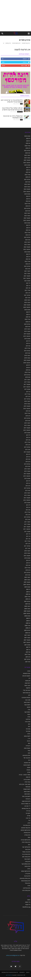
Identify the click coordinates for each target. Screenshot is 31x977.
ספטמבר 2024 (26, 191)
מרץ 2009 (28, 599)
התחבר (28, 899)
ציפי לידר (28, 811)
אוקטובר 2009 (27, 582)
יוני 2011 (28, 536)
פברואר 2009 (27, 601)
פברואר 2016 (27, 418)
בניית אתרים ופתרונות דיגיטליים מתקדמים (10, 972)
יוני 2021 (28, 285)
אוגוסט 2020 (27, 309)
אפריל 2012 (27, 512)
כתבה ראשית (20, 111)
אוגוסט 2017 (27, 389)
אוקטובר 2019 (27, 334)
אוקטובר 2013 (27, 473)
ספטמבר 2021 (26, 278)
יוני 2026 (28, 141)
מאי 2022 (28, 259)
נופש (29, 753)
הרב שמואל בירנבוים (25, 803)
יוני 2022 (28, 256)
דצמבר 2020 (27, 300)
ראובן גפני (28, 813)
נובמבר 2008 (27, 608)
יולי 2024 (28, 196)
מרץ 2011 (28, 543)
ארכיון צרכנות (27, 876)
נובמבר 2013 (27, 471)
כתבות (28, 714)
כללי (21, 103)
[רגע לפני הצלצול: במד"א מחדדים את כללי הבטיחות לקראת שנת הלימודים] (27, 109)
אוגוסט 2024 (27, 194)
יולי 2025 (28, 167)
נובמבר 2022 (27, 244)
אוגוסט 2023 (27, 223)
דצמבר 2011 (27, 522)
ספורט (28, 671)
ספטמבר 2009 (26, 584)
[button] (2, 33)
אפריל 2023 (27, 232)
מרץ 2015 (28, 444)
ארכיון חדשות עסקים (25, 871)
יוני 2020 (28, 314)
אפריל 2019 (27, 348)
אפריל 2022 (27, 261)
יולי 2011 (28, 534)
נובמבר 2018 (27, 358)
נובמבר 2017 (27, 382)
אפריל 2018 (27, 372)
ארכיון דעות (27, 849)
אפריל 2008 (27, 625)
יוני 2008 (28, 620)
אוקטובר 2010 (27, 555)
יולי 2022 (28, 254)
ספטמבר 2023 (26, 220)
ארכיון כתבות (27, 866)
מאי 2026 (28, 143)
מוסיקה (28, 767)
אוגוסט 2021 (27, 280)
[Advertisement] (15, 15)
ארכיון (29, 823)
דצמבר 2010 (27, 551)
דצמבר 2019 (27, 329)
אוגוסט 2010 (27, 558)
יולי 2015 (28, 435)
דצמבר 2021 (27, 271)
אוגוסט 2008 (27, 616)
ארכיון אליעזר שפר (26, 847)
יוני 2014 (28, 456)
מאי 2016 (28, 411)
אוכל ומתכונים (27, 762)
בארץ (29, 709)
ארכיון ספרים (27, 835)
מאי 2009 (28, 594)
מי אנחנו (27, 972)
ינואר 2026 (27, 153)
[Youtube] (11, 966)
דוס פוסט (28, 777)
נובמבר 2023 (27, 215)
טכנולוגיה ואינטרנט (26, 697)
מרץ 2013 (28, 485)
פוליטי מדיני (27, 721)
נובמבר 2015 (27, 425)
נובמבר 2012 (27, 495)
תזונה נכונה (27, 700)
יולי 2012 (28, 505)
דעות (29, 724)
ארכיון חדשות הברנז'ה (25, 840)
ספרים (28, 772)
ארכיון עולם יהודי (26, 825)
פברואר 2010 (27, 572)
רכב (29, 678)
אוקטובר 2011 (27, 526)
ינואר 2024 (27, 211)
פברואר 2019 (27, 350)
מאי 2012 (28, 510)
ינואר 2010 (27, 575)
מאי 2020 (28, 317)
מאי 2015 (28, 440)
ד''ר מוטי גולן (27, 806)
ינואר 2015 (27, 449)
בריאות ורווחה (27, 794)
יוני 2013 (28, 483)
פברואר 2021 (27, 295)
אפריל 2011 (27, 541)
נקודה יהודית (27, 782)
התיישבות (28, 688)
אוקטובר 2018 (27, 360)
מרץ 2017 (28, 396)
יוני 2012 (28, 507)
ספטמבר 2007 (26, 642)
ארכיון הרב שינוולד (26, 852)
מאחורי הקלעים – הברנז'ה (24, 774)
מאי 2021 (28, 288)
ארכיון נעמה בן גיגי (26, 854)
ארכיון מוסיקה (8, 43)
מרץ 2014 (28, 461)
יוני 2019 (28, 343)
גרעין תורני (28, 799)
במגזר (29, 837)
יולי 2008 (28, 618)
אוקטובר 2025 (27, 160)
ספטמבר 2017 (26, 387)
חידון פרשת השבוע (26, 801)
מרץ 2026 (28, 148)
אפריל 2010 (27, 567)
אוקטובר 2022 (27, 247)
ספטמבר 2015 (26, 430)
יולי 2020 (28, 312)
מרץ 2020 (28, 321)
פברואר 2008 (27, 630)
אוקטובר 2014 (27, 452)
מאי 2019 (28, 346)
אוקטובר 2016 (27, 406)
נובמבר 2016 (27, 403)
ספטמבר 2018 (26, 362)
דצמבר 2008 (27, 606)
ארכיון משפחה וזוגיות (25, 881)
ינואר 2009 (27, 604)
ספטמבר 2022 (26, 249)
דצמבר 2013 (27, 469)
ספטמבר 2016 (26, 408)
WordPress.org (26, 907)
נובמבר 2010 (27, 553)
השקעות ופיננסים (26, 676)
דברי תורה (28, 818)
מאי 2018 (28, 370)
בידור (29, 760)
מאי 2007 (28, 652)
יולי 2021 (28, 283)
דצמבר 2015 (27, 423)
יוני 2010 (28, 563)
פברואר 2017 (27, 399)
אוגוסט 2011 (27, 531)
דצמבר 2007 (27, 635)
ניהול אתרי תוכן (9, 975)
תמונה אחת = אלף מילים (24, 784)
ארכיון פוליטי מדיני (26, 890)
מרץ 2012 (28, 514)
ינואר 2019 (27, 353)
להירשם (3, 65)
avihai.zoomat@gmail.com (13, 955)
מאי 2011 (28, 538)
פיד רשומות (27, 902)
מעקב (3, 62)
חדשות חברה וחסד (26, 796)
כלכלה (28, 733)
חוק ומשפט (27, 680)
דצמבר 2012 (27, 493)
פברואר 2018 (27, 374)
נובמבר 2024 (27, 186)
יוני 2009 (28, 592)
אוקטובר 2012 (27, 497)
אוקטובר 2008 (27, 611)
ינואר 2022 (27, 268)
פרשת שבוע (27, 683)
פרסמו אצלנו (22, 972)
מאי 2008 (28, 623)
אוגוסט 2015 (27, 432)
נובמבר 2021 (27, 273)
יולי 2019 (28, 341)
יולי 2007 (28, 647)
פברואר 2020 (27, 324)
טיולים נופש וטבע (26, 755)
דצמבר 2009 (27, 577)
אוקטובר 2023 (27, 218)
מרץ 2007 (28, 657)
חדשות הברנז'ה (27, 779)
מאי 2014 (28, 459)
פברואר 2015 (27, 447)
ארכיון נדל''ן (27, 873)
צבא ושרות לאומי (26, 692)
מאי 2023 (28, 230)
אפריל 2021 (27, 290)
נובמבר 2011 (27, 524)
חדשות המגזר (27, 705)
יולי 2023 (28, 225)
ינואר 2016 (27, 420)
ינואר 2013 (27, 490)
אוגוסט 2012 (27, 502)
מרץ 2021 (28, 293)
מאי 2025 (28, 172)
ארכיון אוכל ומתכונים (26, 43)
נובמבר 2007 (27, 637)
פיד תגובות (27, 904)
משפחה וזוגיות (27, 748)
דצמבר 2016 (27, 401)
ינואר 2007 (27, 661)
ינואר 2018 (27, 377)
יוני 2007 (28, 649)
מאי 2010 (28, 565)
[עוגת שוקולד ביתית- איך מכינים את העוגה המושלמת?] (27, 117)
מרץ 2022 (28, 264)
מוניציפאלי (28, 786)
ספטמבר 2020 (26, 307)
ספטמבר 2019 (26, 336)
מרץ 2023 (28, 235)
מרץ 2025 (28, 177)
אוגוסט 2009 (27, 587)
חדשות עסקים (27, 736)
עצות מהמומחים (26, 673)
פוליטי (29, 717)
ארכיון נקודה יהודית (26, 842)
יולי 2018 (28, 365)
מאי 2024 (28, 201)
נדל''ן (29, 738)
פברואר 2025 (27, 179)
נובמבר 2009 (27, 579)
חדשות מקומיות (26, 789)
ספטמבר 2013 (26, 476)
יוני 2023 (28, 227)
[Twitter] (15, 966)
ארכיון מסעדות (27, 832)
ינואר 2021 (27, 297)
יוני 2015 (28, 437)
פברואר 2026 (27, 150)
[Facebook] (19, 966)
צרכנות (28, 741)
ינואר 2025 (27, 182)
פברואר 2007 (27, 659)
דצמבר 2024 (27, 184)
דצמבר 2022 (27, 242)
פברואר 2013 (27, 488)
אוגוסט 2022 (27, 252)
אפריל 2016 (27, 413)
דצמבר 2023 (27, 213)
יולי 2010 (28, 560)
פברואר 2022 (27, 266)
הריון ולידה (28, 745)
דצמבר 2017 (27, 379)
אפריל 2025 (27, 174)
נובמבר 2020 (27, 302)
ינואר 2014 (27, 466)
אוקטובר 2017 (27, 384)
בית (29, 37)
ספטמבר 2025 (26, 162)
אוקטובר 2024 (27, 189)
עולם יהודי (28, 729)
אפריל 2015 (27, 442)
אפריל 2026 (27, 145)
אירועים (28, 707)
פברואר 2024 (27, 208)
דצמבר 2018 (27, 355)
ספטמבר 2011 (26, 529)
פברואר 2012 (27, 517)
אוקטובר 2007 (27, 640)
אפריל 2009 (27, 596)
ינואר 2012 (27, 519)
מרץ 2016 (28, 415)
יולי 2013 (28, 481)
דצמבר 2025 (27, 155)
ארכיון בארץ (27, 861)
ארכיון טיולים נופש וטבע (25, 878)
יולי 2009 (28, 589)
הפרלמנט (28, 719)
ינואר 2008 (27, 632)
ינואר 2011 (27, 548)
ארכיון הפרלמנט (26, 888)
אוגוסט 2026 (27, 136)
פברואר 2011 (27, 546)
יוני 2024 (28, 198)
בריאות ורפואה (27, 702)
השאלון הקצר (27, 712)
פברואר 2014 (27, 464)
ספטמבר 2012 (26, 500)
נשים (29, 743)
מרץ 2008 (28, 628)
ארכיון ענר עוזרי (27, 758)
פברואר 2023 (27, 237)
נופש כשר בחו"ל (26, 690)
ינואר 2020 (27, 326)
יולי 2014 (28, 454)
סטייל (29, 750)
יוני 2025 (28, 170)
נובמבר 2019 (27, 331)
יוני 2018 (28, 367)
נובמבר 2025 (27, 157)
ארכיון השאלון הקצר (26, 864)
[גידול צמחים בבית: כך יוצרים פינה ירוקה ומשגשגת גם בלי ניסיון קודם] (27, 104)
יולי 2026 (28, 138)
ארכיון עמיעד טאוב (26, 856)
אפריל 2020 (27, 319)
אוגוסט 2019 (27, 338)
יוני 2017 (28, 391)
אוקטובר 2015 (27, 428)
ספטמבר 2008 (26, 613)
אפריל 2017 (27, 394)
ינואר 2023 (27, 239)
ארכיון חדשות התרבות (16, 43)
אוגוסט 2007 (27, 645)
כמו (2, 58)
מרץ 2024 (28, 206)
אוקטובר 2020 (27, 305)
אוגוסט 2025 (27, 165)
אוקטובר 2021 (27, 276)
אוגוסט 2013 (27, 478)
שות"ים (28, 815)
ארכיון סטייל (27, 883)
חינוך (29, 695)
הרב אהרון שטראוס (26, 808)
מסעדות (28, 770)
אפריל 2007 (27, 654)
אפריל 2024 (27, 203)
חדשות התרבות (27, 765)
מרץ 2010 (28, 570)
